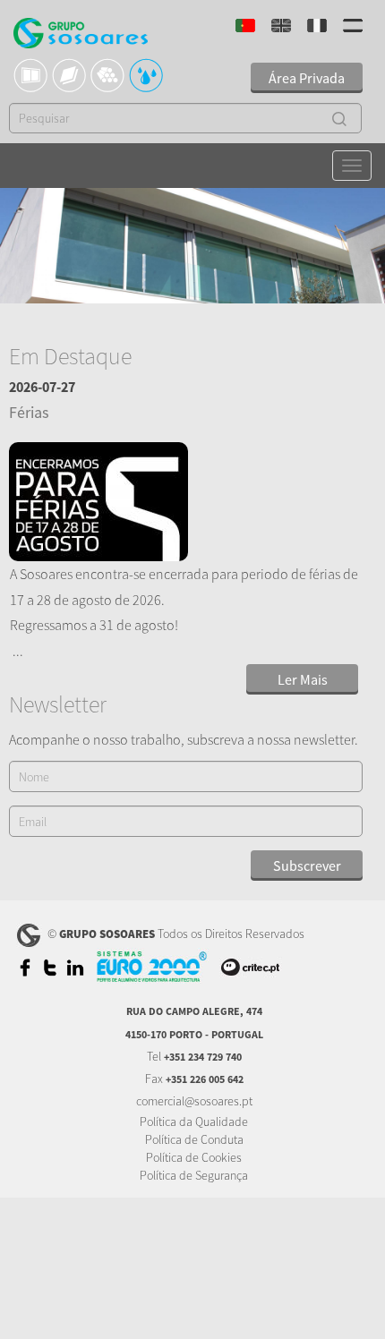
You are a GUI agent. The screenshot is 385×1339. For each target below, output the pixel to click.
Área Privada (307, 78)
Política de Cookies (194, 1157)
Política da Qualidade (194, 1121)
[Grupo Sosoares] (80, 35)
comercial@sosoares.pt (194, 1101)
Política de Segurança (194, 1175)
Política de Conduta (194, 1139)
